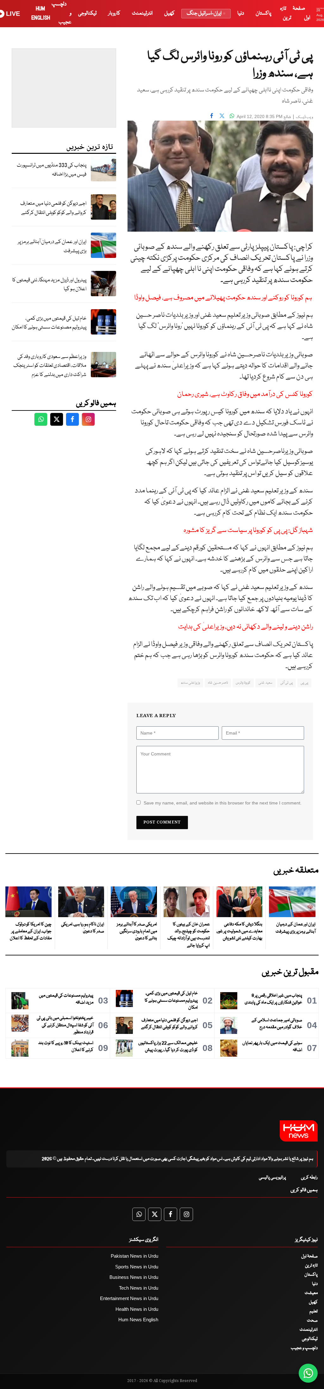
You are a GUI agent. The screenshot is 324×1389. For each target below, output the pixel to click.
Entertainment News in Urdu (129, 1298)
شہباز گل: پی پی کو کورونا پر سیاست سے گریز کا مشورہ (248, 530)
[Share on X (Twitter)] (222, 116)
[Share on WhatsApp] (232, 116)
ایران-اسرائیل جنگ (204, 13)
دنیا (240, 13)
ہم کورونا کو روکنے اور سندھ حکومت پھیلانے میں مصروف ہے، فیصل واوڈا (223, 298)
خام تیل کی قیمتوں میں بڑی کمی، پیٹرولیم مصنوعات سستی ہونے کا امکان (49, 323)
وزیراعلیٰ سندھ (190, 682)
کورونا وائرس (243, 682)
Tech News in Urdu (138, 1288)
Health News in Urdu (136, 1309)
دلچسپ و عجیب (304, 1348)
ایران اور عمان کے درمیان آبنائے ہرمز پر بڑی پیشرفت (52, 246)
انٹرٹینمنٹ (142, 13)
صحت (312, 1320)
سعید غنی (265, 682)
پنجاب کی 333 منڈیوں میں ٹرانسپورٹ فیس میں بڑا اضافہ (51, 169)
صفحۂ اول (309, 1256)
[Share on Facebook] (211, 116)
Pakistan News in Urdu (134, 1256)
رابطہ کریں (309, 1177)
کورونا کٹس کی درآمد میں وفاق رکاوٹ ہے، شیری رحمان (245, 394)
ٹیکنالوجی (87, 13)
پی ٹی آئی (286, 682)
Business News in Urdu (133, 1277)
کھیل (169, 13)
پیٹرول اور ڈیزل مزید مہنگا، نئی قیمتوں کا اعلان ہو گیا (49, 284)
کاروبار (114, 13)
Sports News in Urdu (136, 1266)
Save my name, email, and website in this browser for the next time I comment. (223, 802)
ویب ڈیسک (304, 117)
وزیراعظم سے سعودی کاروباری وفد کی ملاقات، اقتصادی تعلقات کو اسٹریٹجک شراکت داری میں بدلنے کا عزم (49, 366)
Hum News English (138, 1319)
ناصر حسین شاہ (218, 682)
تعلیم (313, 1311)
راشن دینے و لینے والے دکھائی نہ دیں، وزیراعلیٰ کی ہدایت (245, 627)
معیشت (311, 1293)
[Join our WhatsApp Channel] (308, 1373)
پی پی (304, 682)
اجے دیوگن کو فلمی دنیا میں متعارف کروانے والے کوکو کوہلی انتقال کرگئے (53, 208)
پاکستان (263, 13)
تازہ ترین (311, 1265)
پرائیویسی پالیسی (272, 1177)
